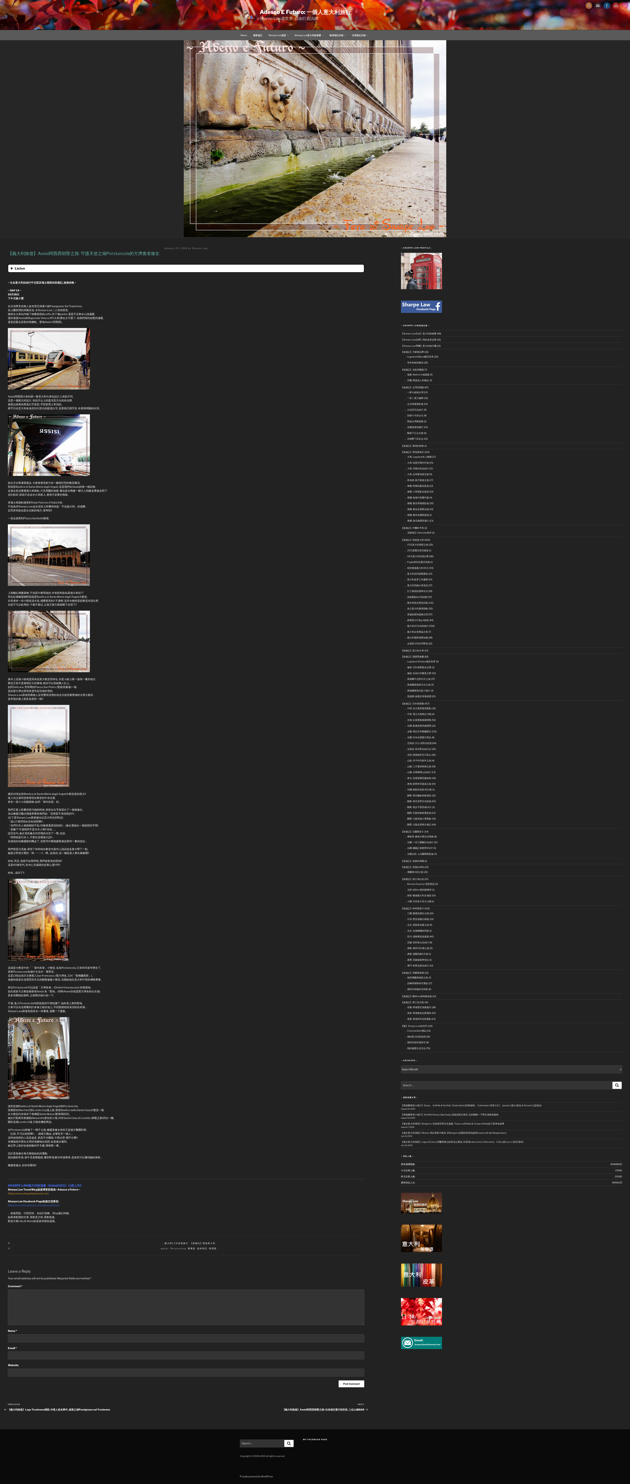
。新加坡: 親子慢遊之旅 (417, 480)
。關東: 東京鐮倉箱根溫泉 (418, 795)
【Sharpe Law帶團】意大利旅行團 (418, 345)
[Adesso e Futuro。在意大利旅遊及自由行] (421, 312)
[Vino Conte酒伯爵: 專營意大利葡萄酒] (421, 1251)
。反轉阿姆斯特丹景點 (416, 983)
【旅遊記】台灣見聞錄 (412, 387)
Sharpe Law (200, 248)
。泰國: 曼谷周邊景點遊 (417, 503)
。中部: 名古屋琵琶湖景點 (418, 708)
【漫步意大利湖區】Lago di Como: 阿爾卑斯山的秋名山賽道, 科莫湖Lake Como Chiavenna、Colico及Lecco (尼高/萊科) (462, 1141)
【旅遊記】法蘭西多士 (412, 831)
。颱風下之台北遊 (414, 433)
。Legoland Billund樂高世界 (419, 356)
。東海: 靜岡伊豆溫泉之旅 (418, 783)
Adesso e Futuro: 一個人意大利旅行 (305, 12)
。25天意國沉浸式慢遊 (416, 550)
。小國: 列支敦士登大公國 (418, 901)
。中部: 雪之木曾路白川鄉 (418, 714)
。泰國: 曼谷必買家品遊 (417, 509)
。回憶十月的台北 (414, 415)
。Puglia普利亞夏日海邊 (417, 562)
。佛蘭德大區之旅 (414, 872)
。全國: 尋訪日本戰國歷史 (418, 731)
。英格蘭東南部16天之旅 (417, 684)
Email (12, 1348)
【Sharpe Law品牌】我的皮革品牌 (418, 339)
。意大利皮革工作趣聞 (416, 579)
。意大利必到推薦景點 (416, 573)
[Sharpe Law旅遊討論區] (421, 1212)
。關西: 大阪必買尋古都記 (418, 824)
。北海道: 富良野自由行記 (418, 749)
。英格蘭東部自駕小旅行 (417, 690)
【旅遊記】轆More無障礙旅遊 (416, 996)
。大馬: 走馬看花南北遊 (417, 474)
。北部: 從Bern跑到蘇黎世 (418, 889)
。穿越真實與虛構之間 (416, 614)
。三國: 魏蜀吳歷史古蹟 (417, 913)
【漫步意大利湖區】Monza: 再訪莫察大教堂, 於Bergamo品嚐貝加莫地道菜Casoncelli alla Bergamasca (453, 1132)
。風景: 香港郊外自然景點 (418, 1018)
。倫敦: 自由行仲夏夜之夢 (418, 673)
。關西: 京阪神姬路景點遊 (418, 812)
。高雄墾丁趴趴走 (414, 438)
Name (12, 1330)
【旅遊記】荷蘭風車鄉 (412, 972)
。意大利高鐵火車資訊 (416, 585)
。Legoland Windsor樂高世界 (420, 661)
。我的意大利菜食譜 (415, 1036)
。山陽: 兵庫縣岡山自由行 (418, 772)
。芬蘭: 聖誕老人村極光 (417, 380)
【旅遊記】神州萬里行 (412, 908)
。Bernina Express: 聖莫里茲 (420, 884)
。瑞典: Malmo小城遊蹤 (417, 374)
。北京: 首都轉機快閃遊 (417, 930)
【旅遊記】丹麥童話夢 (412, 351)
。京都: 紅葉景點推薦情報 (418, 720)
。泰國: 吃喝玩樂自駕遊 (417, 485)
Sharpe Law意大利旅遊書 (307, 35)
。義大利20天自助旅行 (175, 1243)
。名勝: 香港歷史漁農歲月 (418, 1007)
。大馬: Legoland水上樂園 (418, 456)
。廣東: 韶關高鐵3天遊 (416, 953)
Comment (15, 1286)
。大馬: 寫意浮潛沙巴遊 (417, 462)
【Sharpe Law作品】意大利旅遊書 (418, 333)
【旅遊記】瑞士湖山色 (412, 879)
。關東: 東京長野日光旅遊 (418, 801)
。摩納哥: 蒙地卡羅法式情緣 (419, 836)
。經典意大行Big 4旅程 (417, 620)
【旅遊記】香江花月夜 (412, 1002)
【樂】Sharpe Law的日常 (414, 1026)
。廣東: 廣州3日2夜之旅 (417, 948)
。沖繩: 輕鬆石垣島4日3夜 (418, 789)
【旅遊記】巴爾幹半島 (412, 527)
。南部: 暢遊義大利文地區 (418, 895)
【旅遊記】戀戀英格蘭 (412, 656)
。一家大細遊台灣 (414, 392)
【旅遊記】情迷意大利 (202, 1243)
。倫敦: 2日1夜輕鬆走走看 (418, 667)
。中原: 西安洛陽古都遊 (417, 919)
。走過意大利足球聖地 (416, 643)
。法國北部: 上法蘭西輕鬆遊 (419, 853)
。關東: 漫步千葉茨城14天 (418, 807)
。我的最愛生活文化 (415, 1048)
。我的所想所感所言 (415, 1042)
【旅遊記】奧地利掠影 (412, 445)
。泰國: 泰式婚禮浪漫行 (417, 520)
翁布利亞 (202, 1248)
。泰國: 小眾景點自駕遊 (417, 491)
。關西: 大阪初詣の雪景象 (418, 818)
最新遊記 (257, 35)
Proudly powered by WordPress (256, 1476)
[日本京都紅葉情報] (421, 1324)
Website (13, 1365)
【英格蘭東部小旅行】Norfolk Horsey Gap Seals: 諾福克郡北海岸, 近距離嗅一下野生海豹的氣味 (450, 1114)
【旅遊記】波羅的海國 (412, 861)
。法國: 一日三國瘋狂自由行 (419, 842)
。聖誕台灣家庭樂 (414, 421)
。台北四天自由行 (414, 409)
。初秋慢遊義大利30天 (417, 568)
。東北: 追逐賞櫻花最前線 (418, 778)
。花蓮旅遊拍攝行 (414, 427)
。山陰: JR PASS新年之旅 (418, 760)
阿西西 (213, 1248)
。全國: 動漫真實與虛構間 (418, 725)
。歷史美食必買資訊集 (416, 602)
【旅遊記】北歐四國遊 (412, 369)
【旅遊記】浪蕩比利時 (412, 867)
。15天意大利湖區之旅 (416, 544)
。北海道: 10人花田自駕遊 (418, 743)
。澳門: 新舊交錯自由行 (417, 965)
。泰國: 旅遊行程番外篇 (417, 497)
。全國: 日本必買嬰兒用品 (418, 737)
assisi (165, 1248)
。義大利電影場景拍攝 (416, 637)
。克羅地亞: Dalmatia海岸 (418, 532)
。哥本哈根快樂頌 (414, 362)
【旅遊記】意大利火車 (412, 650)
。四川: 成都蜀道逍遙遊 (417, 936)
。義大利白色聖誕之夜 (416, 631)
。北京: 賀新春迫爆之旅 (417, 924)
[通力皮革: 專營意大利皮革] (421, 1285)
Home (244, 35)
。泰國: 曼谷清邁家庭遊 (417, 514)
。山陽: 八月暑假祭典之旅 (418, 766)
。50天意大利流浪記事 (417, 556)
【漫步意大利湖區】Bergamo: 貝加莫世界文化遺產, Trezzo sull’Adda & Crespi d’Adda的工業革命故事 (452, 1123)
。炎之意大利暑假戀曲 (416, 608)
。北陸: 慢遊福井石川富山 (418, 754)
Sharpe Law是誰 (277, 35)
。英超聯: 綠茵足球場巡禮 (418, 696)
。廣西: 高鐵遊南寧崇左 (417, 959)
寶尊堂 (191, 1248)
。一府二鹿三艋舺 (414, 398)
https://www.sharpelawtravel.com (28, 1193)
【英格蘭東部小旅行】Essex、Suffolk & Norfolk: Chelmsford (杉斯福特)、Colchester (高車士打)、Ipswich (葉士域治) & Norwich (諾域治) (471, 1105)
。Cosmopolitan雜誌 (415, 1030)
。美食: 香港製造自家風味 (418, 1013)
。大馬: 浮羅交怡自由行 (417, 468)
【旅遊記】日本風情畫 (412, 703)
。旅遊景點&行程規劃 (416, 597)
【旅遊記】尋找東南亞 (412, 452)
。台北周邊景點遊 (414, 404)
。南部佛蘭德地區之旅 (416, 977)
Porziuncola (178, 1248)
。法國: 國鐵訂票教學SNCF (419, 848)
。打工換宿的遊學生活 (416, 591)
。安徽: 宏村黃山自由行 (417, 942)
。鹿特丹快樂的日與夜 (416, 989)
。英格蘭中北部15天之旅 (417, 678)
